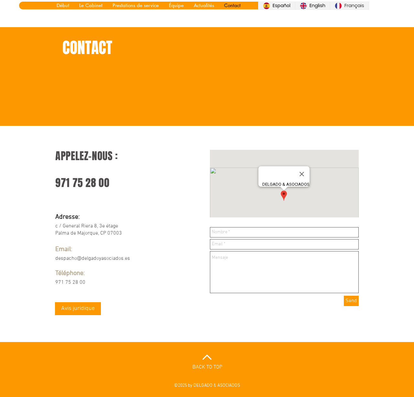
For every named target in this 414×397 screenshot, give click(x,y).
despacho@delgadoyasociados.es (92, 258)
